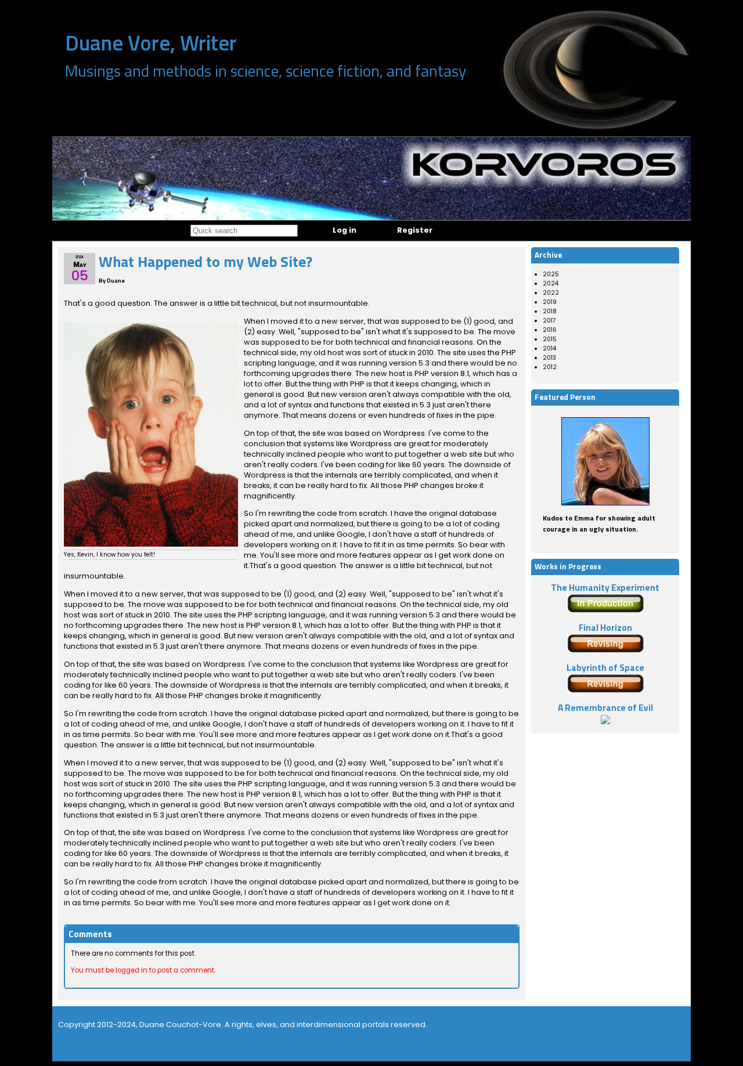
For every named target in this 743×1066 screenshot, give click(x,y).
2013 (549, 357)
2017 (549, 320)
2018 (550, 311)
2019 (550, 302)
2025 (551, 274)
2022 (551, 292)
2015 (550, 339)
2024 (550, 283)
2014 (549, 348)
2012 (550, 367)
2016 (550, 330)
